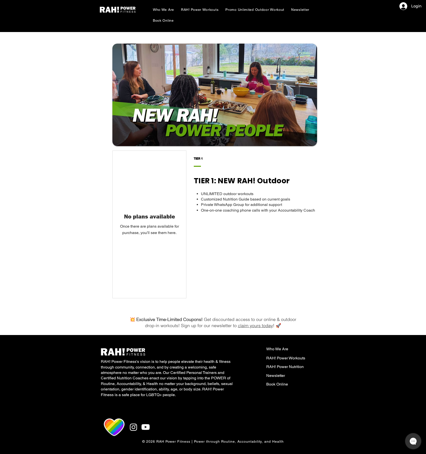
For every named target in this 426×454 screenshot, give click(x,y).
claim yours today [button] (255, 325)
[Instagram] (133, 427)
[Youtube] (145, 427)
